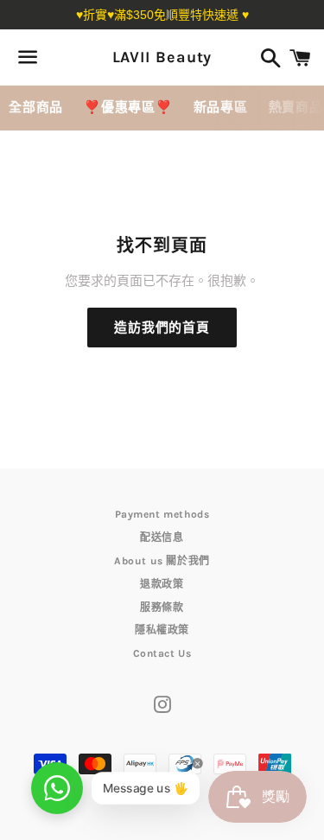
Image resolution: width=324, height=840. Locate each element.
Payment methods (162, 514)
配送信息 (161, 537)
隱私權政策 (162, 630)
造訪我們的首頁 (161, 327)
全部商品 (36, 107)
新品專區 (221, 107)
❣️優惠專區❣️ (128, 107)
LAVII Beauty (162, 57)
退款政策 (161, 584)
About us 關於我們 (162, 561)
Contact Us (162, 653)
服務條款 (161, 607)
